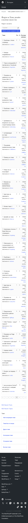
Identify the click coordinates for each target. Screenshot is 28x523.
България (8, 499)
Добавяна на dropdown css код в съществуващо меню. (8, 123)
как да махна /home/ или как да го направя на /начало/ (9, 387)
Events (17, 473)
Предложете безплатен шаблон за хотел (8, 313)
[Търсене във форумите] (18, 27)
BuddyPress (6, 492)
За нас (4, 457)
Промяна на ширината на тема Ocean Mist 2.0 (7, 77)
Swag (17, 479)
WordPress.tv (6, 479)
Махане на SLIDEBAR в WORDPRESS (6, 184)
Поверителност (6, 465)
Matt (4, 487)
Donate (18, 476)
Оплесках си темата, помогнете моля (7, 273)
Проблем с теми (9, 108)
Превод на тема (9, 157)
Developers (5, 476)
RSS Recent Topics (7, 408)
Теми (16, 460)
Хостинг (4, 463)
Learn (3, 470)
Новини (4, 460)
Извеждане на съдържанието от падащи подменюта (8, 245)
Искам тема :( (8, 206)
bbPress (5, 489)
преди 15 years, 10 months (24, 220)
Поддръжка (5, 473)
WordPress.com (7, 484)
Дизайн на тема (8, 217)
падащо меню (8, 350)
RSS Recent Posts (7, 405)
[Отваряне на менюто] (25, 2)
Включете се (19, 470)
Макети (17, 465)
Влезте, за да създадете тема (10, 31)
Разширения (18, 463)
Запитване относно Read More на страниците (9, 231)
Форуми (4, 7)
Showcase (18, 457)
